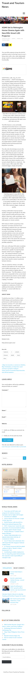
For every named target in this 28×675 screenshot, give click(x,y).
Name (4, 410)
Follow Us (6, 610)
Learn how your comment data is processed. (14, 446)
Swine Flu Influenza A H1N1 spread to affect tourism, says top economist (18, 588)
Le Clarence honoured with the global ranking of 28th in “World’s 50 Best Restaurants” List (13, 548)
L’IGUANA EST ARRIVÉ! (10, 516)
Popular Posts (7, 568)
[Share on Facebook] (3, 44)
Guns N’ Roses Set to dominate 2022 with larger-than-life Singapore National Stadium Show (13, 542)
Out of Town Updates (11, 620)
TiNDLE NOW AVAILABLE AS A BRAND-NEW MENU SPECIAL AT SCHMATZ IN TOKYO (11, 537)
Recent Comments (19, 568)
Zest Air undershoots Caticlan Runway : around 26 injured (17, 580)
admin (13, 38)
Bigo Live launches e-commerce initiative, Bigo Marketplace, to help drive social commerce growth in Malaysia (14, 366)
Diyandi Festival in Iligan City (12, 635)
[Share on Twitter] (6, 44)
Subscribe (6, 662)
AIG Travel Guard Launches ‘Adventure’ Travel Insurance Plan (17, 600)
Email (4, 417)
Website (4, 423)
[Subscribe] (10, 44)
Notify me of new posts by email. (13, 435)
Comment (5, 390)
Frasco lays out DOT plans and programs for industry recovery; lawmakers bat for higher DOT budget (12, 512)
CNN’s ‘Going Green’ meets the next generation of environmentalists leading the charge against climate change (13, 527)
